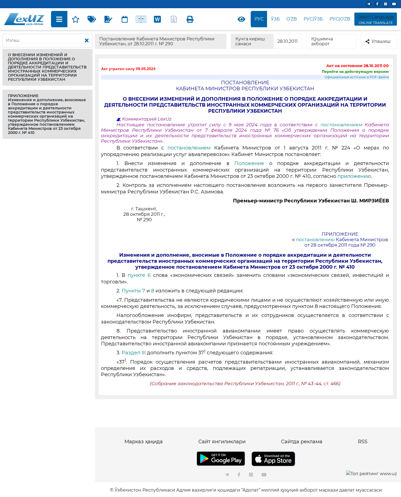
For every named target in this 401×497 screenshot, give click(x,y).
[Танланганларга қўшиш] (75, 19)
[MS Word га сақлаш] (157, 19)
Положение (249, 163)
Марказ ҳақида (143, 442)
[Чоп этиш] (190, 19)
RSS (362, 442)
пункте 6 (139, 275)
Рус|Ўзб (313, 19)
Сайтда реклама (301, 442)
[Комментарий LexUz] (108, 19)
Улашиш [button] (381, 41)
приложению (354, 176)
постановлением (343, 124)
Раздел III (134, 353)
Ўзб (275, 19)
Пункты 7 (133, 291)
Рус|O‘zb (340, 19)
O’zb (291, 19)
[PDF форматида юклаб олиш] (174, 19)
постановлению (315, 239)
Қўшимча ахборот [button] (322, 41)
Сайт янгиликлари (222, 442)
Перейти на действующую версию (355, 71)
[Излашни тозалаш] (86, 40)
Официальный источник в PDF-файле (357, 77)
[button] (47, 67)
